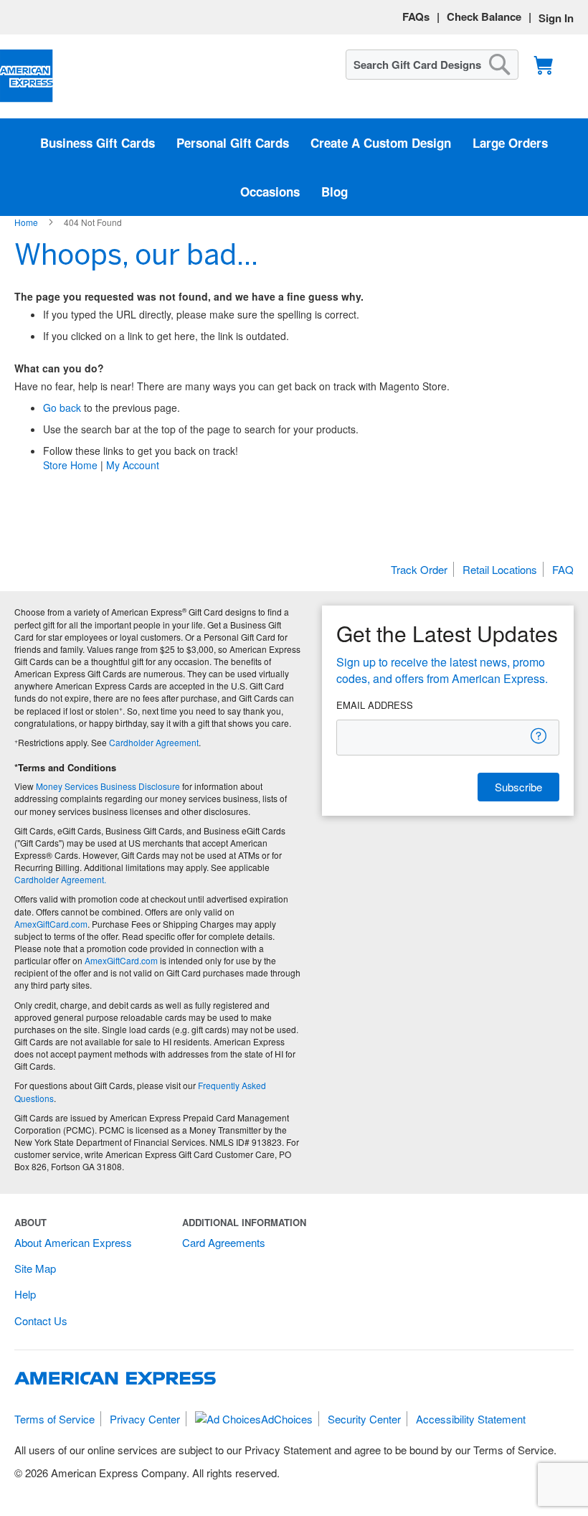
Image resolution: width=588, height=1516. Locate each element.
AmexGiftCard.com (50, 924)
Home (27, 222)
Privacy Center (145, 1418)
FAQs (416, 16)
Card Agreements (223, 1242)
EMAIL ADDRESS (374, 705)
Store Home (70, 465)
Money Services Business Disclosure (108, 786)
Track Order (419, 569)
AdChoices (287, 1418)
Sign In (556, 17)
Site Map (35, 1268)
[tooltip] (539, 736)
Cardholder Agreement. (60, 879)
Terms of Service (54, 1418)
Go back (62, 407)
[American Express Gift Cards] (27, 76)
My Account (132, 465)
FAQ (563, 569)
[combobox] (432, 65)
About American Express (73, 1242)
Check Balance (484, 16)
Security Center (364, 1418)
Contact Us (40, 1320)
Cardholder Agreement (154, 742)
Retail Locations (500, 569)
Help (25, 1293)
